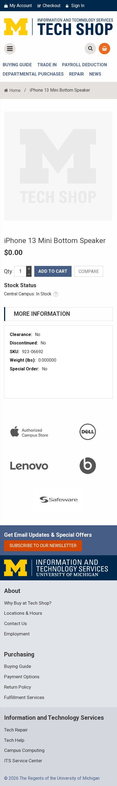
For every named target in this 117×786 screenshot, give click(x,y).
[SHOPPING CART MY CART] (104, 48)
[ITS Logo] (56, 567)
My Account (21, 5)
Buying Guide (17, 666)
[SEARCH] (90, 48)
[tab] (58, 314)
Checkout (51, 5)
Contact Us (15, 623)
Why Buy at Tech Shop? (27, 603)
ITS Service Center (23, 760)
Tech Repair (16, 730)
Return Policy (17, 687)
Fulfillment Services (24, 697)
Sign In (77, 5)
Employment (17, 634)
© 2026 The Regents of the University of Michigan (52, 778)
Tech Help (14, 740)
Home (15, 90)
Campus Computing (24, 750)
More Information (42, 313)
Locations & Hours (23, 613)
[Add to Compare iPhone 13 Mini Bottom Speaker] (88, 271)
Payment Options (21, 676)
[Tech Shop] (58, 25)
